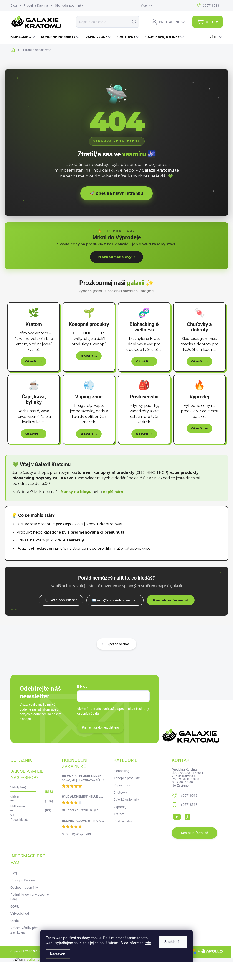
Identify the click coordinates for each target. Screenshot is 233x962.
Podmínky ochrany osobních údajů (30, 897)
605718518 (189, 795)
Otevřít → (33, 361)
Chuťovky (120, 792)
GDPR (14, 906)
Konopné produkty (127, 778)
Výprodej (120, 807)
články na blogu (76, 492)
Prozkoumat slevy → (116, 257)
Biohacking (121, 771)
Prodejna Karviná (36, 5)
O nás (14, 921)
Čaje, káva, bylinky (126, 799)
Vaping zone (122, 785)
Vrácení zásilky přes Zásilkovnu (24, 930)
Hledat (133, 22)
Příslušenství (123, 821)
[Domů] (15, 50)
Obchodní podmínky (69, 5)
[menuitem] (23, 37)
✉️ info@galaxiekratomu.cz (115, 600)
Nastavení (58, 954)
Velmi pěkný (18, 787)
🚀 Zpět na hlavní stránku (116, 193)
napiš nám (113, 492)
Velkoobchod (19, 913)
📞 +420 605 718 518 (61, 600)
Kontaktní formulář (170, 600)
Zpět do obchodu (120, 644)
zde (148, 943)
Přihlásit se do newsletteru (100, 727)
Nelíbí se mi (17, 806)
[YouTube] (177, 816)
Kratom (119, 814)
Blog (13, 5)
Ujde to (14, 796)
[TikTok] (187, 816)
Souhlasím (173, 942)
